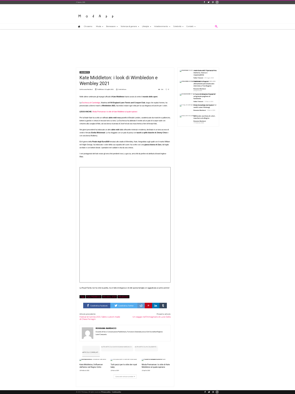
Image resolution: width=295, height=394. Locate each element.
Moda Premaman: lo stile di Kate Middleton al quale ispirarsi (115, 112)
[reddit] (141, 305)
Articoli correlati (90, 352)
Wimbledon (123, 296)
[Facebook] (204, 2)
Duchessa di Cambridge (91, 103)
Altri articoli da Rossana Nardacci (116, 347)
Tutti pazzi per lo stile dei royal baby (124, 365)
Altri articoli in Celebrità (145, 347)
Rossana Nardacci (87, 89)
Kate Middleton (94, 296)
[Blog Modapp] (96, 12)
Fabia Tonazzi (198, 78)
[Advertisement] (147, 47)
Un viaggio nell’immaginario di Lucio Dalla (152, 315)
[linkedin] (155, 305)
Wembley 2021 (109, 296)
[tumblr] (163, 305)
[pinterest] (148, 305)
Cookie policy (116, 392)
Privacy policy (106, 392)
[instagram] (217, 2)
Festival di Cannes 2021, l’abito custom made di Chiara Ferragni (100, 316)
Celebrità (84, 72)
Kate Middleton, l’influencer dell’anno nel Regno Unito (91, 365)
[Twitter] (208, 2)
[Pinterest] (213, 2)
